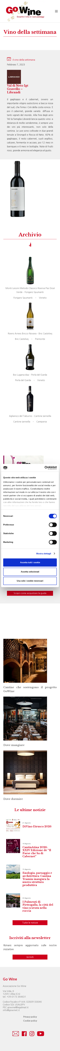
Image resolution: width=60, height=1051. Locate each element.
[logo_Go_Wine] (25, 11)
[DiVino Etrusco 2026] (13, 825)
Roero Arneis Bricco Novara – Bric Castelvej (30, 333)
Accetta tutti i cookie (30, 562)
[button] (56, 11)
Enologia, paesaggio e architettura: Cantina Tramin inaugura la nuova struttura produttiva (37, 879)
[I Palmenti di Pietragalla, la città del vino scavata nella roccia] (13, 900)
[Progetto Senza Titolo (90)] (25, 661)
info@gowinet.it (11, 1010)
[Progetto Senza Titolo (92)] (25, 772)
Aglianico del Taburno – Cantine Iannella (30, 416)
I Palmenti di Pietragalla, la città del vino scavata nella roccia (37, 906)
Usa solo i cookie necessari (30, 581)
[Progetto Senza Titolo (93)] (25, 719)
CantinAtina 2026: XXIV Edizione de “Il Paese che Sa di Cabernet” (36, 852)
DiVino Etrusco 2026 (36, 826)
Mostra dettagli (43, 553)
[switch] (53, 524)
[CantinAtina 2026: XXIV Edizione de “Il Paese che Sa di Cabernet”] (13, 846)
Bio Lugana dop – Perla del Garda (30, 375)
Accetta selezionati (30, 571)
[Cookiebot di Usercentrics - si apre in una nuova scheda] (44, 468)
